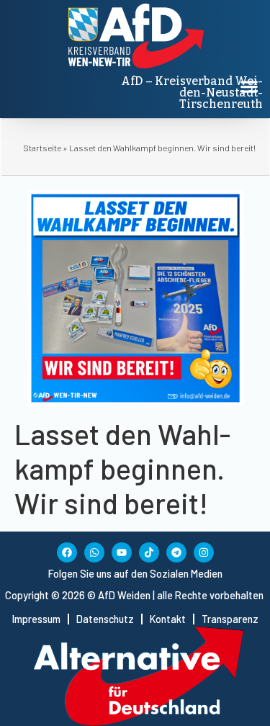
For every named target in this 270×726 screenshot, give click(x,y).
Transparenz (230, 619)
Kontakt (168, 619)
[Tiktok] (149, 552)
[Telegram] (176, 552)
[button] (249, 86)
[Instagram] (204, 552)
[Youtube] (122, 552)
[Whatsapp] (94, 552)
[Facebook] (67, 552)
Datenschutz (105, 619)
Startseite (42, 148)
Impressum (36, 619)
